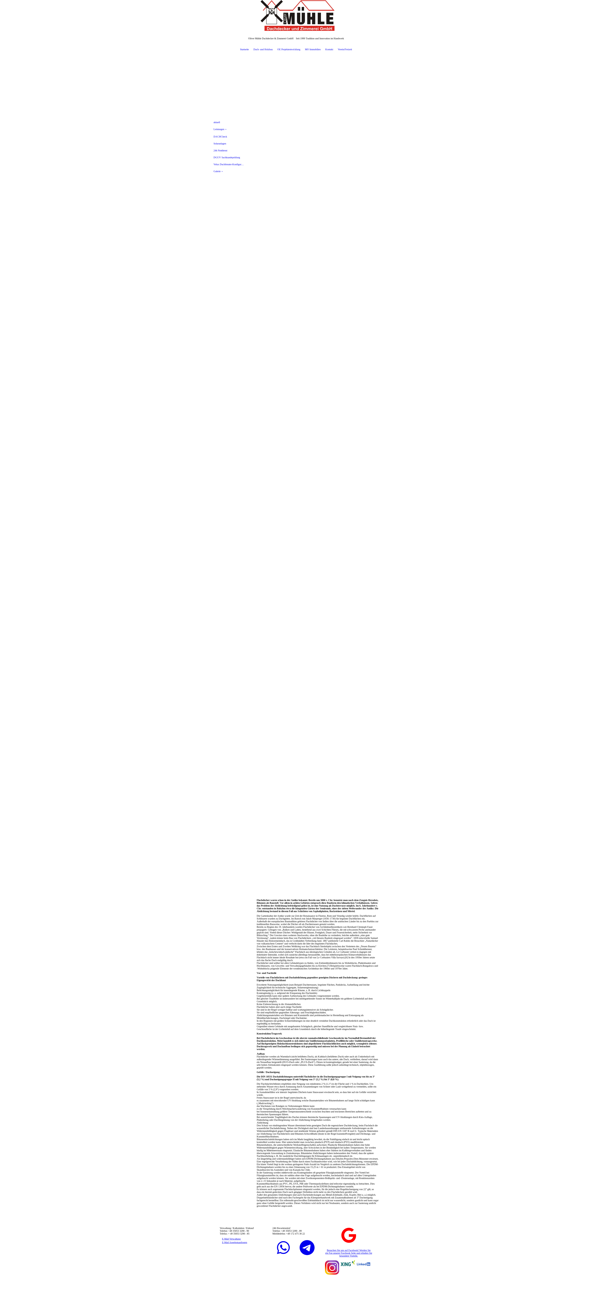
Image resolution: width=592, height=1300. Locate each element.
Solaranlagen (220, 143)
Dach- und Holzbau (263, 49)
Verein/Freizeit (345, 49)
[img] (296, 15)
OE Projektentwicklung (288, 49)
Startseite (244, 49)
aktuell (217, 122)
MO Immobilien (313, 49)
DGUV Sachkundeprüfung (227, 157)
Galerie (217, 171)
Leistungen (219, 129)
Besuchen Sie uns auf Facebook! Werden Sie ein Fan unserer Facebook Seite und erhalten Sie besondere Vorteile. (348, 1253)
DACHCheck (220, 136)
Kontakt (329, 49)
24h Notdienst (220, 150)
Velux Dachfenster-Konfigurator (229, 164)
